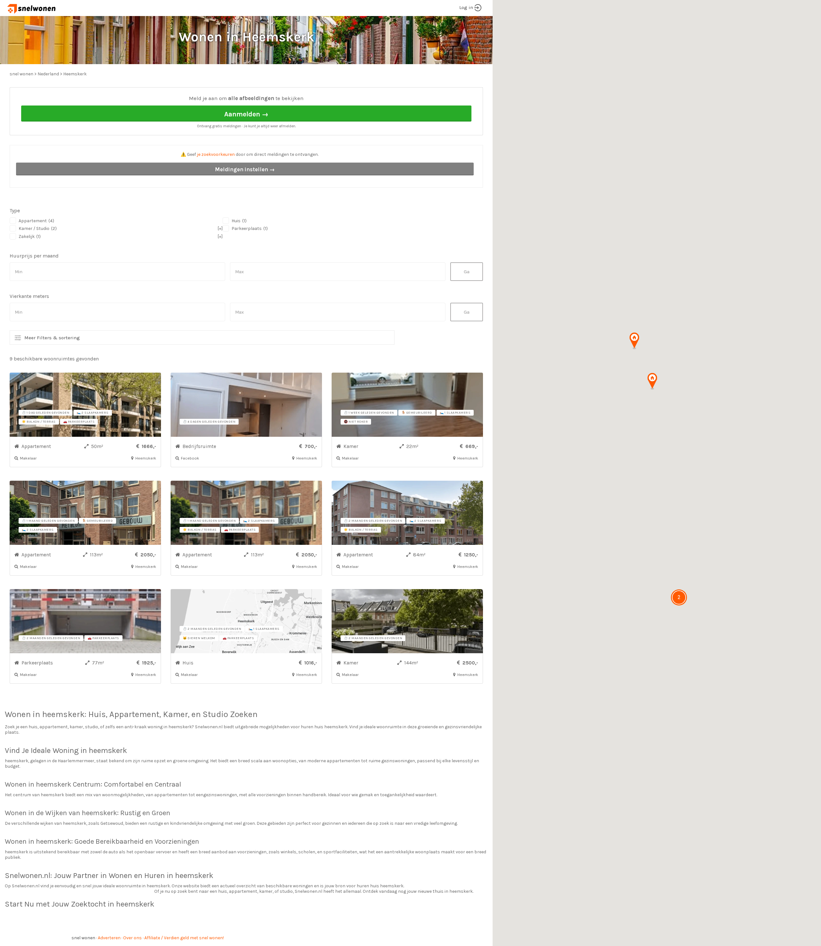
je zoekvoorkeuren (216, 154)
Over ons (132, 938)
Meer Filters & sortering (52, 338)
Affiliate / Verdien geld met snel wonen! (184, 938)
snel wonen (83, 938)
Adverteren (109, 938)
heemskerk (63, 714)
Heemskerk (75, 74)
